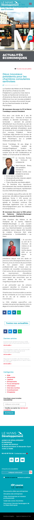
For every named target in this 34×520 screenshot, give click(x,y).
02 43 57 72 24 (7, 453)
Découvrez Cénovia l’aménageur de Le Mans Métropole (16, 504)
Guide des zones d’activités (13, 501)
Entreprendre (12, 381)
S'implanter (11, 392)
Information (11, 386)
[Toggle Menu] (30, 4)
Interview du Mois (13, 388)
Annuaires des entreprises (13, 494)
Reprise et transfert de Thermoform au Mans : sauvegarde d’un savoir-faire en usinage (17, 360)
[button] (5, 312)
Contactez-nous (20, 453)
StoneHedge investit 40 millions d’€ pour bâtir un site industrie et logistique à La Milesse (16, 351)
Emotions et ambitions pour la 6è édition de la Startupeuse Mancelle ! (16, 342)
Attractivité (11, 377)
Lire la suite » (7, 345)
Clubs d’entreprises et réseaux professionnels (14, 497)
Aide (8, 375)
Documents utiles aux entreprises (15, 491)
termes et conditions (24, 477)
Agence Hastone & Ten (23, 516)
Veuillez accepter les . (18, 477)
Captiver (10, 379)
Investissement (12, 390)
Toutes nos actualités (24, 69)
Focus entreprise (13, 384)
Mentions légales (8, 516)
